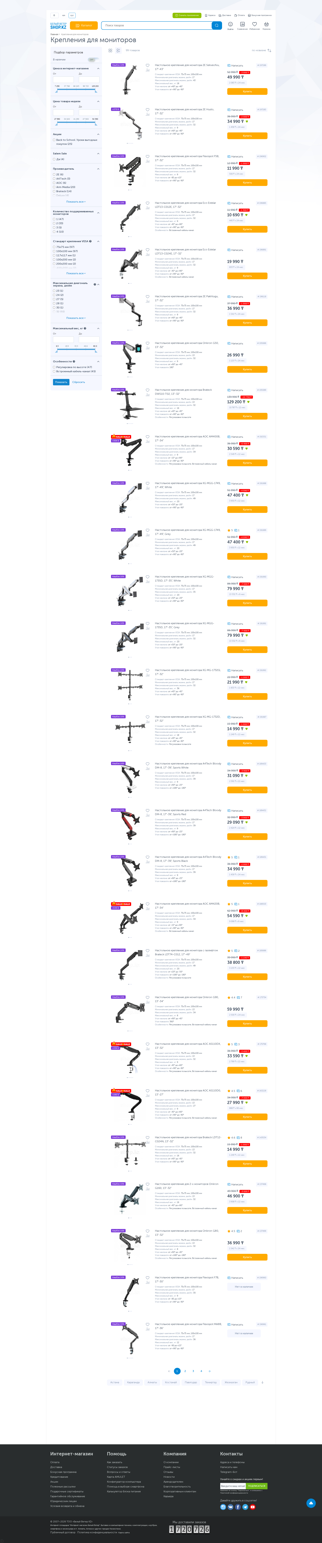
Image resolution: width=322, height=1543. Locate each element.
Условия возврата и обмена (67, 1506)
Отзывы (168, 1472)
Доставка (226, 15)
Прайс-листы (172, 1467)
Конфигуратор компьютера (124, 1482)
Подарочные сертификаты (67, 1491)
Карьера (168, 1496)
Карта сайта (124, 1532)
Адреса (211, 15)
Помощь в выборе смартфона (125, 1486)
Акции (54, 1482)
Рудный (250, 1382)
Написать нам (228, 1467)
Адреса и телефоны (232, 1462)
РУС (72, 15)
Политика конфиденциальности (97, 1532)
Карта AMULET (116, 1477)
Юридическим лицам (63, 1501)
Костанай (171, 1382)
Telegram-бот (228, 1472)
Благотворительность (177, 1486)
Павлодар (191, 1382)
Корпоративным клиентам (180, 1491)
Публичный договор (62, 1532)
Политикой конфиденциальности (234, 1493)
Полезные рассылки (62, 1486)
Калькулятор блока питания (124, 1491)
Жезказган (231, 1382)
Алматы (152, 1382)
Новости (169, 1477)
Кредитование (59, 1477)
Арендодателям (173, 1482)
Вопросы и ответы (118, 1472)
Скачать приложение (189, 15)
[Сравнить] (148, 70)
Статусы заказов (117, 1467)
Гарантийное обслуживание (67, 1496)
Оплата (241, 15)
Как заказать (114, 1462)
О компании (171, 1462)
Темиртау (211, 1382)
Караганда (133, 1382)
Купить (247, 91)
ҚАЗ (63, 15)
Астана (114, 1382)
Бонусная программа (262, 15)
